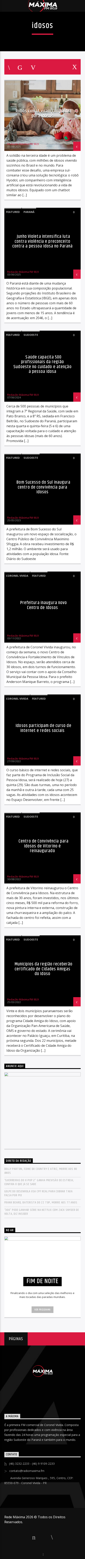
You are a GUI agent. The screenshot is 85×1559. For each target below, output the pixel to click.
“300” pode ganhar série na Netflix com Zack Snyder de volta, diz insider (41, 1212)
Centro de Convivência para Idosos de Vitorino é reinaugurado (43, 846)
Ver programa (42, 1310)
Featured (13, 84)
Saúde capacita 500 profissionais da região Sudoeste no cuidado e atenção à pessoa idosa (42, 364)
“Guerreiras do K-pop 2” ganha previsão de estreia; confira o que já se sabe (39, 1182)
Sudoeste (31, 335)
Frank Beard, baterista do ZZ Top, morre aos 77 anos (40, 1202)
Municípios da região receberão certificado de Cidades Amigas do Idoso (44, 968)
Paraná (29, 212)
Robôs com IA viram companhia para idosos (43, 113)
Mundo (29, 84)
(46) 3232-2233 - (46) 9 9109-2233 (32, 1464)
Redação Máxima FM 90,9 (23, 144)
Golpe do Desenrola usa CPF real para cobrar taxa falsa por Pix (38, 1193)
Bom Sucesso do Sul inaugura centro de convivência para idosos (43, 487)
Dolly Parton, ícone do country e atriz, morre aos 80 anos (40, 1171)
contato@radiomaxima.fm (26, 1471)
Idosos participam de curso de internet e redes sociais (43, 728)
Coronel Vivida (17, 576)
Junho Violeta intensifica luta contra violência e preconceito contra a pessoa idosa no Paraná (42, 241)
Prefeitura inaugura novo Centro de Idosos (43, 605)
